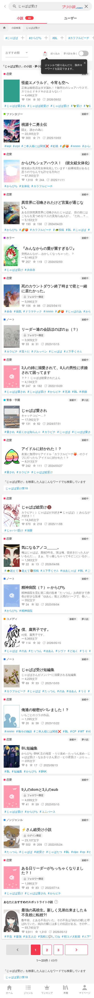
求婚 (83, 391)
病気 (17, 311)
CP (73, 731)
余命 (8, 311)
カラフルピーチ (78, 38)
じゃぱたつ (54, 852)
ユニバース (47, 811)
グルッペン (39, 351)
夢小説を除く (71, 53)
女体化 (24, 186)
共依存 (30, 269)
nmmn (76, 146)
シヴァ (61, 651)
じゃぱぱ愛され (15, 106)
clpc (74, 852)
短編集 (17, 771)
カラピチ (11, 351)
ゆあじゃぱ (68, 570)
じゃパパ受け (14, 530)
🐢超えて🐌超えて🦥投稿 (22, 570)
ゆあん (49, 651)
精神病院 (25, 610)
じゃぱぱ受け (60, 106)
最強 (17, 936)
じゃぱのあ (74, 311)
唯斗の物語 (24, 731)
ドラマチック (32, 311)
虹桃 (54, 146)
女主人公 (29, 936)
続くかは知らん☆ (29, 432)
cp (82, 852)
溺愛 (28, 530)
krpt (8, 146)
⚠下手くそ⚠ (73, 351)
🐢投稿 (58, 229)
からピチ (54, 391)
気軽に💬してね (49, 936)
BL (54, 38)
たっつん (35, 651)
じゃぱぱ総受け (38, 106)
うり (83, 651)
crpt (16, 146)
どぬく (73, 651)
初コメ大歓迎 (71, 936)
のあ (23, 651)
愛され (10, 432)
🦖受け (76, 106)
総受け (39, 852)
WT (81, 731)
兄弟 (66, 391)
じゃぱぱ (11, 38)
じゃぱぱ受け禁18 (16, 488)
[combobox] (16, 52)
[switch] (83, 53)
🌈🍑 (64, 146)
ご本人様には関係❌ (35, 146)
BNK (43, 771)
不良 (8, 936)
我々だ (24, 351)
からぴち (35, 38)
